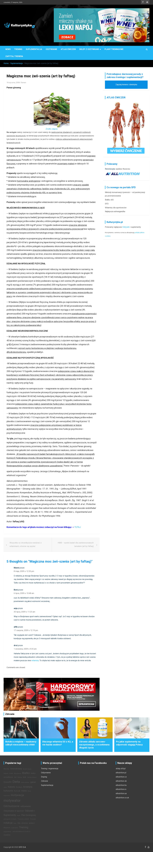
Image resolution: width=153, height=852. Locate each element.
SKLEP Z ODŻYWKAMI (89, 49)
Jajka (5, 787)
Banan (23, 83)
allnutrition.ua (121, 793)
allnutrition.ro (121, 789)
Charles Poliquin (32, 777)
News (8, 49)
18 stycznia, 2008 (13, 83)
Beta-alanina (17, 773)
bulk (24, 777)
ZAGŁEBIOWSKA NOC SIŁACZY (21, 831)
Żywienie (7, 835)
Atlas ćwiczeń (68, 49)
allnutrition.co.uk (122, 797)
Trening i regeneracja (49, 768)
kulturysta (8, 791)
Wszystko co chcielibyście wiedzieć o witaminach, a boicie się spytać (26, 544)
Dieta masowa (25, 782)
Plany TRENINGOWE (113, 49)
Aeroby (6, 769)
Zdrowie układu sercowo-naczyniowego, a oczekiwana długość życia (94, 744)
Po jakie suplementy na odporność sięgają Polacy (129, 743)
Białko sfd (109, 200)
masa (24, 791)
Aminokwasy (16, 769)
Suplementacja (34, 49)
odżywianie (25, 806)
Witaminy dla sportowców (115, 208)
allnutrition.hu (121, 785)
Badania (6, 773)
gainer (33, 782)
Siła (18, 823)
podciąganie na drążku (10, 819)
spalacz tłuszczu (123, 169)
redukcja (8, 822)
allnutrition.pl (121, 772)
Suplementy (14, 828)
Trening (18, 49)
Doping (44, 777)
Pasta (18, 815)
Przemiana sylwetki (23, 819)
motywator (12, 801)
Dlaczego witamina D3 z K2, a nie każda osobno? (57, 743)
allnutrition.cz (121, 777)
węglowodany (7, 831)
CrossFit (7, 782)
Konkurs (19, 787)
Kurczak (17, 791)
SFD (107, 204)
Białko (26, 772)
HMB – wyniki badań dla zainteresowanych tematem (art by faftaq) (76, 544)
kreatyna (27, 786)
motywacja (17, 795)
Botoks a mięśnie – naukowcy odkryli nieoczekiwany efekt (20, 743)
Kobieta (11, 787)
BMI (15, 777)
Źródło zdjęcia (51, 129)
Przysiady (33, 819)
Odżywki (126, 227)
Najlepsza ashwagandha (115, 211)
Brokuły (20, 777)
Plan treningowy (28, 815)
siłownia (24, 823)
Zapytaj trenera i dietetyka (126, 84)
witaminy (35, 660)
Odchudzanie (11, 806)
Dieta (16, 782)
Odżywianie (51, 49)
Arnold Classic (27, 769)
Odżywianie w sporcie (14, 811)
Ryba (15, 823)
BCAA (11, 773)
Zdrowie (44, 781)
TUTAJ (77, 527)
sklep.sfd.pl (121, 768)
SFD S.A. (22, 847)
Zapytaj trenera (14, 56)
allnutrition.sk (121, 781)
